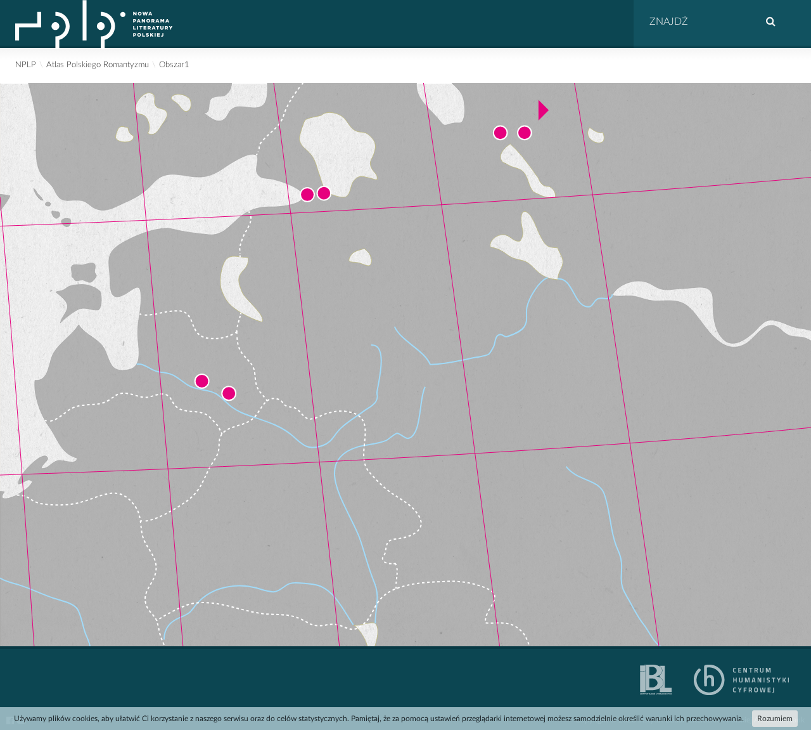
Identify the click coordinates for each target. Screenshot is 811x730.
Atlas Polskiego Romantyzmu (97, 65)
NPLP (25, 65)
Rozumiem (775, 718)
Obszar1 (174, 65)
